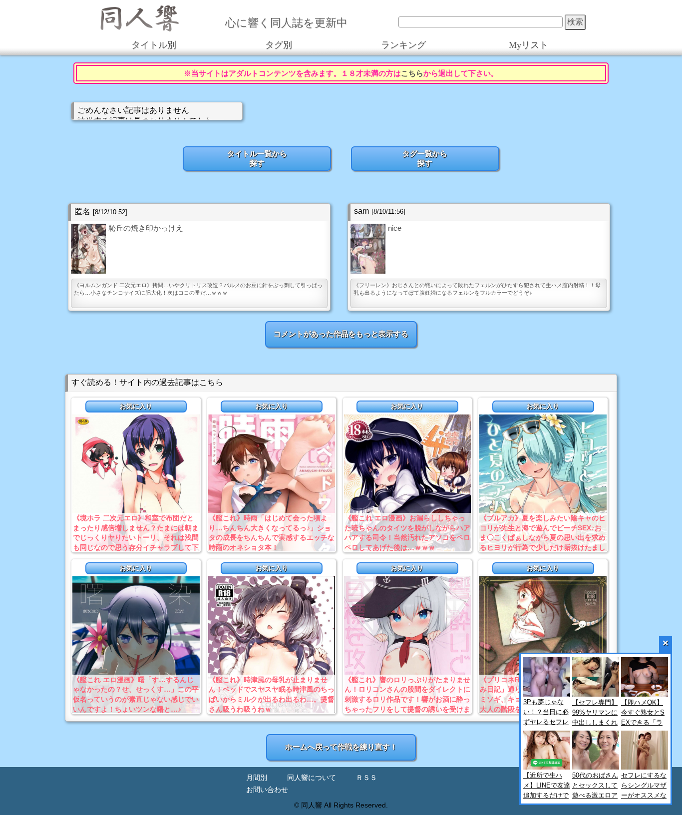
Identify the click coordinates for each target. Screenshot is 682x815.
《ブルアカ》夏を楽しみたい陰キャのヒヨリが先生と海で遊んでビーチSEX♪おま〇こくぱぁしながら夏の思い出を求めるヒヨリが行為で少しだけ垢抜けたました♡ (543, 537)
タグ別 (278, 45)
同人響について (311, 778)
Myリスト (528, 45)
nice (394, 228)
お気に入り (136, 406)
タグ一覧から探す (424, 158)
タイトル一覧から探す (257, 158)
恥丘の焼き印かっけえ (145, 228)
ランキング (403, 45)
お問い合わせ (267, 790)
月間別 (256, 778)
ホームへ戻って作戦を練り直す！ (341, 747)
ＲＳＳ (366, 778)
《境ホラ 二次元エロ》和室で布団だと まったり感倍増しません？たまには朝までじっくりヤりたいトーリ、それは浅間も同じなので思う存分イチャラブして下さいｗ (136, 537)
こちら (412, 73)
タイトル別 (153, 45)
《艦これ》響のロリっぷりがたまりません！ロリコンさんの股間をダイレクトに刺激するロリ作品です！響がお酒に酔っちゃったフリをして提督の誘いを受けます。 (407, 699)
